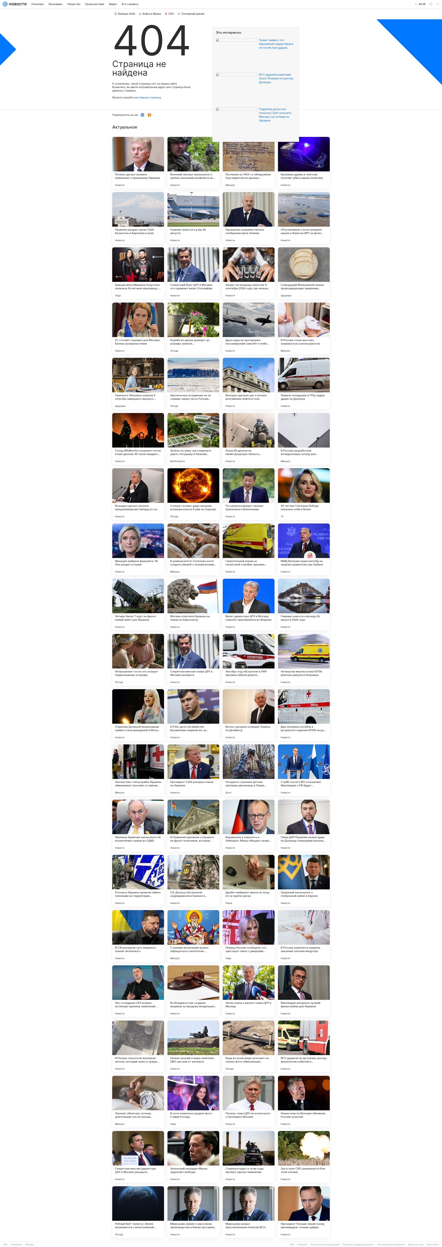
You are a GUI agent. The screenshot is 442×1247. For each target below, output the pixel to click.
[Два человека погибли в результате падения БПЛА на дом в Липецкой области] (304, 715)
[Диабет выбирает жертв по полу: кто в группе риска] (249, 881)
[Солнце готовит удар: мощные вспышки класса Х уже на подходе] (193, 494)
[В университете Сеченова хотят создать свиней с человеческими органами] (193, 549)
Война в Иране (151, 13)
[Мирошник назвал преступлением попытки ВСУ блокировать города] (249, 1212)
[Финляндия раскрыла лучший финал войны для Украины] (304, 991)
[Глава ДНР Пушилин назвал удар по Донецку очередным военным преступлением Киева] (304, 825)
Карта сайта (433, 1244)
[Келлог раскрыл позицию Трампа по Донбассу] (249, 715)
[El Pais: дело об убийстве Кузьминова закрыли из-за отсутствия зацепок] (193, 715)
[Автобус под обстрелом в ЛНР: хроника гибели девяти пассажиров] (249, 660)
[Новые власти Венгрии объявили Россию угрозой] (304, 1102)
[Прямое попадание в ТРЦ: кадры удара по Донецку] (304, 384)
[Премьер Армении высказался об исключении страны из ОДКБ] (138, 825)
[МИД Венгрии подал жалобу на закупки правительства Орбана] (304, 549)
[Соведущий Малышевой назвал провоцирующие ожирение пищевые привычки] (304, 273)
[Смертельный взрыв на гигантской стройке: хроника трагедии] (249, 549)
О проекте (302, 1244)
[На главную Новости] (17, 4)
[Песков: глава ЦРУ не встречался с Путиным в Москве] (249, 1102)
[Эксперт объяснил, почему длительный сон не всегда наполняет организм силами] (138, 1102)
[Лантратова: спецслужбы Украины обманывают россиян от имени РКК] (138, 770)
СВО (171, 13)
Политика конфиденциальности (358, 1244)
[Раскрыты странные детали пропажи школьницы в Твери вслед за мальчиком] (249, 770)
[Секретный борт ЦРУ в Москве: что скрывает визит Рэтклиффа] (193, 273)
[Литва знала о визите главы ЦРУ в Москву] (249, 991)
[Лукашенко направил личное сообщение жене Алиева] (249, 218)
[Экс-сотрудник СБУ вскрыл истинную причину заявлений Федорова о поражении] (138, 991)
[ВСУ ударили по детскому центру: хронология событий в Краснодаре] (304, 1046)
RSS (292, 1244)
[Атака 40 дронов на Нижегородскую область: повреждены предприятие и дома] (249, 439)
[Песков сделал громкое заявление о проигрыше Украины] (138, 163)
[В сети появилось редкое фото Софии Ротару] (193, 1102)
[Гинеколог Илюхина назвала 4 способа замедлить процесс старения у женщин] (138, 384)
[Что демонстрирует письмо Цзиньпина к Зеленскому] (249, 494)
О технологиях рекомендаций (324, 1244)
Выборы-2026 (126, 13)
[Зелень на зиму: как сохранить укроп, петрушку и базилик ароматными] (193, 439)
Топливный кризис (193, 13)
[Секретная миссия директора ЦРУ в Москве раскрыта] (138, 1157)
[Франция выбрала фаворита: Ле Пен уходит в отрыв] (138, 549)
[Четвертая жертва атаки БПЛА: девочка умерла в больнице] (304, 660)
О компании (16, 1244)
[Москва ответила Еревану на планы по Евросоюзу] (193, 604)
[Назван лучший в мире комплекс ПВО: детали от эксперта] (193, 1046)
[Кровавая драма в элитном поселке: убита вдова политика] (304, 163)
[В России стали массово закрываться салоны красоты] (304, 328)
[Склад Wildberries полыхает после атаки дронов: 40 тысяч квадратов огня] (138, 439)
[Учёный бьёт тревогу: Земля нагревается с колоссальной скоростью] (138, 1212)
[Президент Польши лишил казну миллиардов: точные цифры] (304, 1212)
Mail (5, 1244)
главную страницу (149, 97)
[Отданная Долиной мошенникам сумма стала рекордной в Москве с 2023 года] (138, 715)
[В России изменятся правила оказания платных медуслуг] (304, 936)
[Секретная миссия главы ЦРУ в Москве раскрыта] (193, 660)
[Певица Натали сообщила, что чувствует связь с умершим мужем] (249, 936)
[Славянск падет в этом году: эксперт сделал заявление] (249, 1157)
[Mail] (5, 4)
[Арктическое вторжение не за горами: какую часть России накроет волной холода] (193, 384)
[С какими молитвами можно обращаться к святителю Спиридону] (193, 936)
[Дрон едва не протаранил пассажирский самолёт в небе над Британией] (249, 328)
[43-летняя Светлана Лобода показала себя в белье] (304, 494)
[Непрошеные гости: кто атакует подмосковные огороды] (138, 660)
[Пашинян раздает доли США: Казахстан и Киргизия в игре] (138, 218)
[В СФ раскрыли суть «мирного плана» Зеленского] (138, 936)
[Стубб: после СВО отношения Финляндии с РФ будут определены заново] (304, 770)
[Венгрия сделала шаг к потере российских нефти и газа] (249, 384)
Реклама (29, 1244)
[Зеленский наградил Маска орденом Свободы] (193, 1157)
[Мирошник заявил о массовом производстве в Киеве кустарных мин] (193, 1212)
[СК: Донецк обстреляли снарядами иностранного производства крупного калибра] (193, 881)
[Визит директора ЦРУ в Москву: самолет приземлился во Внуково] (249, 604)
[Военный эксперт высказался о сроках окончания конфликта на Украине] (193, 163)
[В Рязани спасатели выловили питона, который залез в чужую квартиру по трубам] (138, 1046)
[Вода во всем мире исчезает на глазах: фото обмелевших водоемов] (249, 1046)
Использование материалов (391, 1244)
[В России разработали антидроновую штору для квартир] (304, 439)
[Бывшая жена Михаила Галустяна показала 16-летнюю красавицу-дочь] (138, 273)
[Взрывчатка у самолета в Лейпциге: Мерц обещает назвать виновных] (249, 825)
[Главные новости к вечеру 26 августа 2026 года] (304, 604)
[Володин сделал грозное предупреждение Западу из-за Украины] (138, 494)
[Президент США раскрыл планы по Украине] (193, 770)
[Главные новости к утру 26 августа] (193, 218)
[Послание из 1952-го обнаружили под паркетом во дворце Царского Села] (249, 163)
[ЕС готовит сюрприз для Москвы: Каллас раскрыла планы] (138, 328)
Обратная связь (416, 1244)
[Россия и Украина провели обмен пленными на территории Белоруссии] (138, 881)
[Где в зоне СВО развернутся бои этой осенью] (304, 1157)
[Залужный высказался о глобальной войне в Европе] (304, 881)
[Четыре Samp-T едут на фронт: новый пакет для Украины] (138, 604)
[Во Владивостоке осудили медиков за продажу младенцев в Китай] (193, 991)
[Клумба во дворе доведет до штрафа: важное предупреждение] (193, 328)
